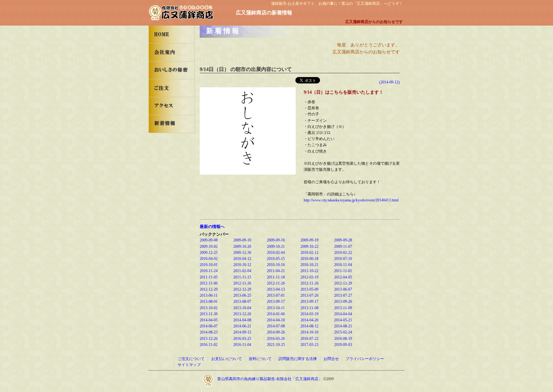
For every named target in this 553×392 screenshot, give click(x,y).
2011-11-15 (242, 277)
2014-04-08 (242, 320)
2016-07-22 (309, 338)
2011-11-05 (209, 277)
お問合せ (331, 359)
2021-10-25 (276, 344)
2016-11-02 (209, 344)
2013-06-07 (343, 289)
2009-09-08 (209, 240)
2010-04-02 (209, 258)
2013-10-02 (209, 308)
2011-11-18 (276, 277)
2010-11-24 (209, 271)
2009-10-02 (209, 246)
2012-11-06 (209, 283)
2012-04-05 (343, 277)
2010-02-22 (343, 252)
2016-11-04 (242, 344)
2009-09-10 (242, 240)
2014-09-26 (276, 332)
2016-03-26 (276, 338)
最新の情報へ (212, 226)
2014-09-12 (242, 332)
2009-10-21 (276, 246)
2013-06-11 (209, 295)
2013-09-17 (276, 301)
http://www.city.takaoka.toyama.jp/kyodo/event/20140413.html (351, 200)
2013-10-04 (242, 308)
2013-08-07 (242, 301)
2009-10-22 (309, 246)
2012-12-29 (343, 283)
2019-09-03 (343, 344)
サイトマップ (189, 365)
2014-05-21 (343, 320)
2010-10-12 (242, 265)
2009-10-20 (242, 246)
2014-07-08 (276, 326)
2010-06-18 (309, 258)
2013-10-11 (276, 308)
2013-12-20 (242, 314)
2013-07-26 (309, 295)
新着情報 (172, 124)
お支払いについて (226, 359)
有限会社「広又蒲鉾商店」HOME (172, 34)
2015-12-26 (209, 338)
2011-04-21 (276, 271)
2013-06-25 (242, 295)
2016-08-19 (343, 338)
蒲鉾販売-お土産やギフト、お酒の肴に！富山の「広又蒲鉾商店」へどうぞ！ (337, 3)
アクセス (172, 106)
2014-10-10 (309, 332)
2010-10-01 (209, 265)
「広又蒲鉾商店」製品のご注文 (172, 88)
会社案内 (172, 52)
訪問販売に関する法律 (297, 359)
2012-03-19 (309, 277)
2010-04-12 (242, 258)
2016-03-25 (242, 338)
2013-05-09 (309, 289)
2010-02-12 (309, 252)
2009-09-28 (343, 240)
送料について (260, 359)
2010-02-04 (276, 252)
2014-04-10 (276, 320)
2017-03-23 (309, 344)
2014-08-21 (343, 326)
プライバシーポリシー (365, 359)
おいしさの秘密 (172, 70)
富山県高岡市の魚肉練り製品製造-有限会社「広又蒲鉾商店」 (270, 379)
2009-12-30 (242, 252)
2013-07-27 (343, 295)
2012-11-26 (242, 283)
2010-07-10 (343, 258)
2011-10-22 (309, 271)
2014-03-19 (309, 314)
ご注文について (191, 359)
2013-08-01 (209, 301)
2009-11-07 (343, 246)
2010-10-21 (309, 265)
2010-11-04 (343, 265)
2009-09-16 (276, 240)
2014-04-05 (209, 320)
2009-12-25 (209, 252)
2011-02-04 (242, 271)
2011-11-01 (343, 271)
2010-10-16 (276, 265)
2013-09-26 (343, 301)
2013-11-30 (209, 314)
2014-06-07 (209, 326)
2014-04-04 (343, 314)
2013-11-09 (343, 308)
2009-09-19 (309, 240)
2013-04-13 (276, 289)
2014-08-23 (209, 332)
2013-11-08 (309, 308)
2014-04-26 (309, 320)
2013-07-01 (276, 295)
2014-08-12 (309, 326)
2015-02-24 (343, 332)
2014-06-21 (242, 326)
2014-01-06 (276, 314)
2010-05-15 (276, 258)
